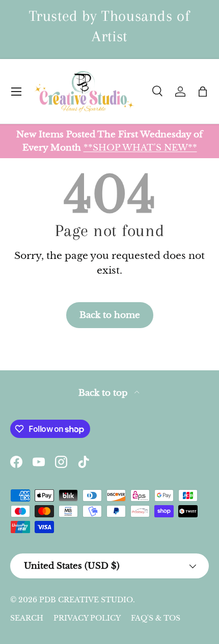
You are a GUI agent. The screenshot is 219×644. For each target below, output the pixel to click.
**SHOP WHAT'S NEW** (140, 147)
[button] (202, 91)
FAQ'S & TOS (155, 618)
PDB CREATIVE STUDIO (86, 599)
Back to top (104, 393)
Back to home (109, 314)
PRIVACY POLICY (87, 618)
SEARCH (26, 618)
